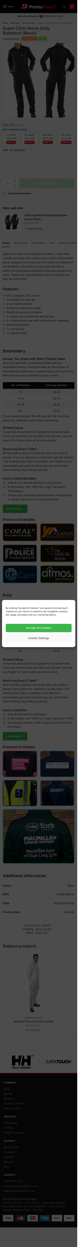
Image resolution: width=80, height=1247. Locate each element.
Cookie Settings (38, 638)
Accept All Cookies (38, 628)
